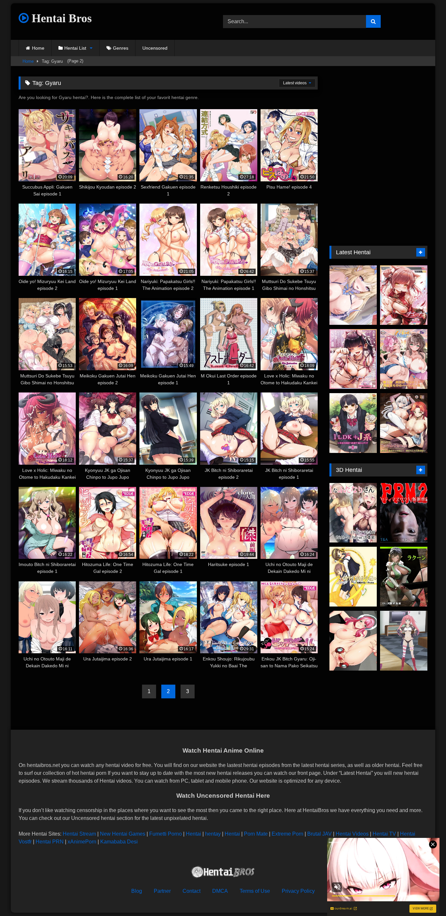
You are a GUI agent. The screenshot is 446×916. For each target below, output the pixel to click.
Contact (191, 891)
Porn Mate (256, 834)
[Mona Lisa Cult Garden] (353, 577)
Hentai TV (384, 834)
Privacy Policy (298, 891)
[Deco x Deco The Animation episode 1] (353, 359)
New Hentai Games (122, 834)
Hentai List (75, 48)
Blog (136, 891)
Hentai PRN (50, 841)
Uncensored (154, 48)
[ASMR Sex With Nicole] (353, 295)
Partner (162, 891)
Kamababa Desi (119, 841)
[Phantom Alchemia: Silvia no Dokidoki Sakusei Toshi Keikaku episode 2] (403, 423)
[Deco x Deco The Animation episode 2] (403, 295)
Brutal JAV (319, 834)
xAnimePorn (82, 841)
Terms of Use (255, 891)
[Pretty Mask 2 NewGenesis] (403, 513)
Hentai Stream (79, 834)
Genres (120, 48)
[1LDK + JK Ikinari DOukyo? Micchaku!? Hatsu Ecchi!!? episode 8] (353, 423)
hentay (213, 834)
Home (38, 48)
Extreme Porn (287, 834)
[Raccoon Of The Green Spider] (403, 577)
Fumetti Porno (165, 834)
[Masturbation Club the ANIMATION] (353, 641)
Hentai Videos (352, 834)
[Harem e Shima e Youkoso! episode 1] (403, 359)
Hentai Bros (60, 18)
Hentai (193, 834)
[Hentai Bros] (223, 873)
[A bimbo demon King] (403, 641)
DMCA (220, 891)
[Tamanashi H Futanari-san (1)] (353, 513)
